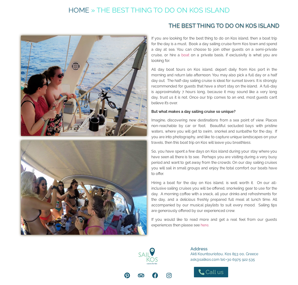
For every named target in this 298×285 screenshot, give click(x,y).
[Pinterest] (127, 275)
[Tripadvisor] (141, 275)
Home (78, 10)
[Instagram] (169, 275)
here (204, 225)
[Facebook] (155, 275)
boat (186, 55)
